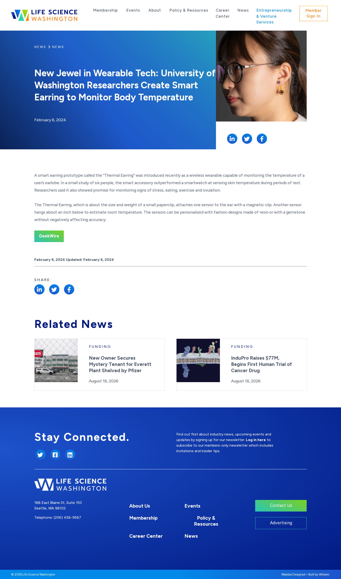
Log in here (256, 440)
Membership (105, 10)
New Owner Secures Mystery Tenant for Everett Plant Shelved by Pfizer (120, 364)
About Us (139, 506)
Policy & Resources (188, 10)
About (154, 10)
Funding (100, 346)
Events (133, 10)
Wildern (324, 574)
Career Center (223, 13)
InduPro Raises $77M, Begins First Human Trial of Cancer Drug (261, 364)
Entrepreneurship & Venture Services (274, 16)
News (243, 10)
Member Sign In (313, 13)
